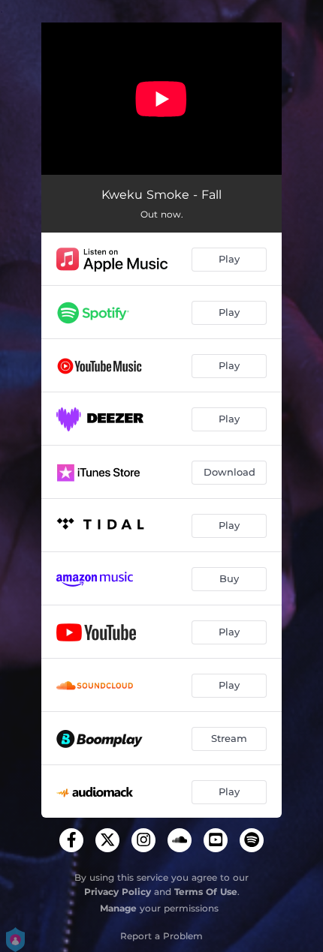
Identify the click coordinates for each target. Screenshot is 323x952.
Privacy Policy (117, 891)
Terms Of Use (205, 891)
